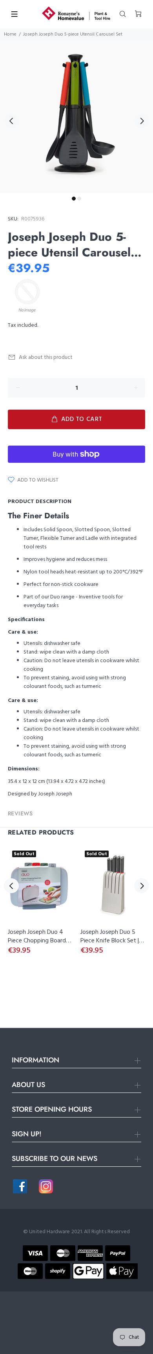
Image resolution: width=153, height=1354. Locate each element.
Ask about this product (46, 357)
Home (10, 34)
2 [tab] (79, 199)
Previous (11, 120)
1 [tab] (74, 199)
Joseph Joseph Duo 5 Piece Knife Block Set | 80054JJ (109, 941)
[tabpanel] (76, 116)
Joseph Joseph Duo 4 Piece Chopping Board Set (37, 941)
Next (141, 120)
